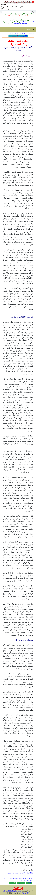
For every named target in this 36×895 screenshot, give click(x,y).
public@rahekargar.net (20, 23)
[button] (29, 883)
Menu (30, 29)
